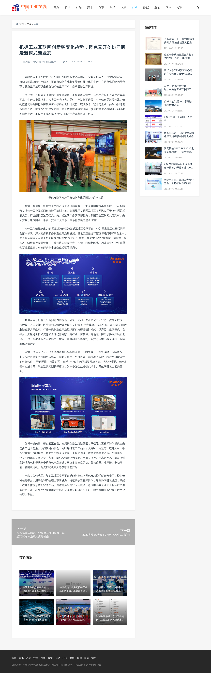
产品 (79, 7)
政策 (112, 7)
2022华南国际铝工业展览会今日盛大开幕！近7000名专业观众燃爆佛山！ (178, 167)
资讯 (67, 7)
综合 (179, 7)
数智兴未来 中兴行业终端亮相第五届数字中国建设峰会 (179, 134)
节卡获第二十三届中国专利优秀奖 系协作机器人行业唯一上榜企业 (179, 42)
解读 (157, 7)
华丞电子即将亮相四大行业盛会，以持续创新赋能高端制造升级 (179, 183)
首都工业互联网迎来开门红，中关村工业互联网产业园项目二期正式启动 (179, 89)
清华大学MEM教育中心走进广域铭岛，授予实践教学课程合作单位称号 (179, 74)
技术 (90, 7)
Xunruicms (95, 664)
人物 (123, 7)
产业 (135, 7)
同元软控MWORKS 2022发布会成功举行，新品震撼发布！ (179, 152)
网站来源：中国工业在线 (44, 61)
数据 (146, 7)
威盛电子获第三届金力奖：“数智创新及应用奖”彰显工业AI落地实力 (179, 58)
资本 (101, 7)
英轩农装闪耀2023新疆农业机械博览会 (178, 103)
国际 (168, 7)
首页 (56, 7)
